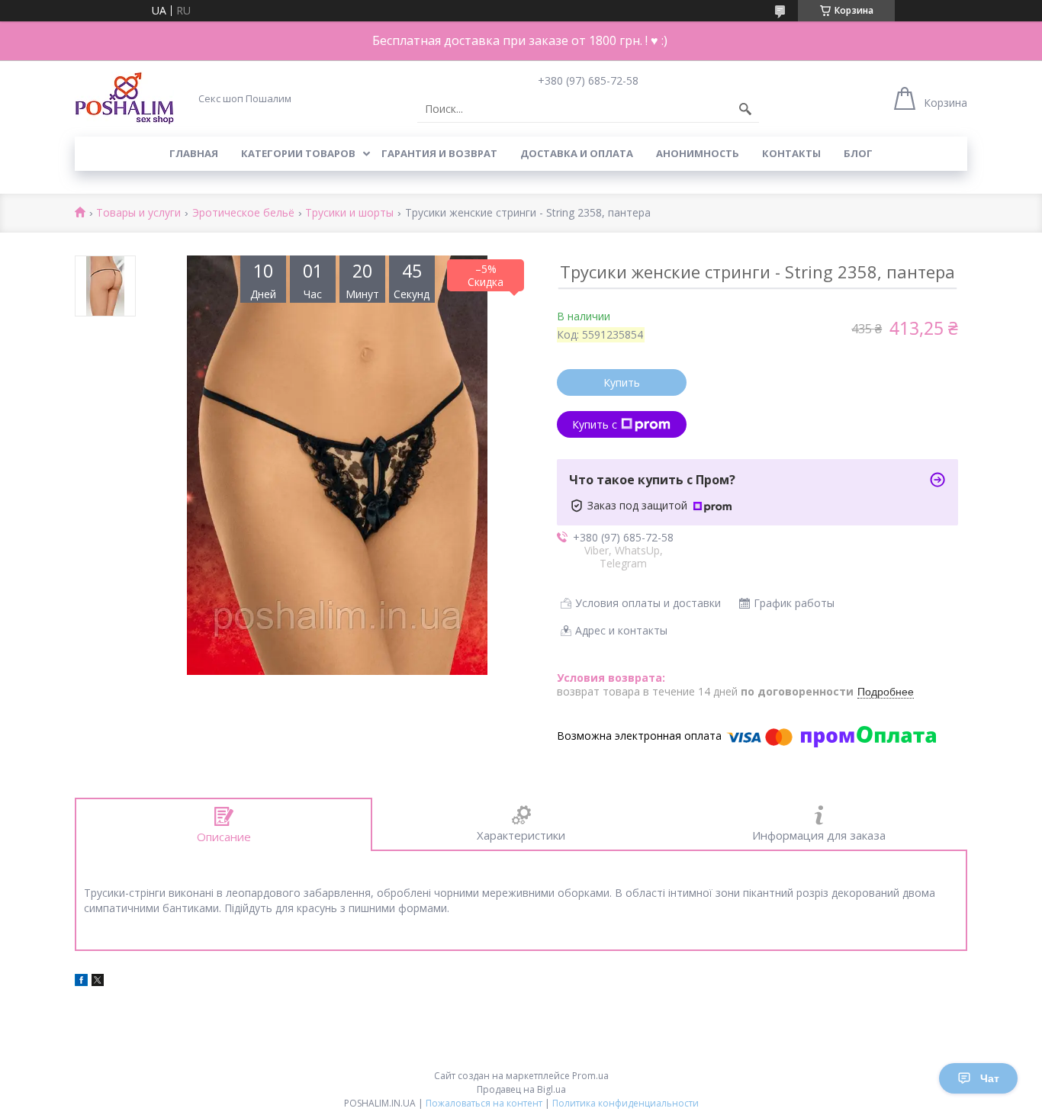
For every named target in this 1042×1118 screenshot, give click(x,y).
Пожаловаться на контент (484, 1103)
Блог (858, 153)
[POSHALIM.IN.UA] (124, 98)
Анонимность (697, 153)
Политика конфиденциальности (625, 1103)
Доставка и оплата (576, 153)
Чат (989, 1078)
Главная (193, 153)
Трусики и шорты (349, 213)
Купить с (594, 424)
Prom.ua (590, 1075)
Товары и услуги (138, 213)
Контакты (791, 153)
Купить (621, 382)
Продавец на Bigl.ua (521, 1089)
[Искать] (745, 109)
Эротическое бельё (243, 213)
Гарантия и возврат (439, 153)
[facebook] (81, 982)
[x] (98, 982)
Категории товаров (298, 153)
